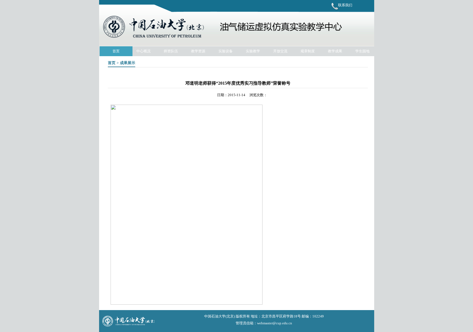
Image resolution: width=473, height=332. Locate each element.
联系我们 (345, 5)
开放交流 (280, 51)
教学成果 (335, 51)
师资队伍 (171, 51)
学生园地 (362, 51)
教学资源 (198, 51)
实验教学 (253, 51)
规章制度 (308, 51)
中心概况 (143, 51)
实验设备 (225, 51)
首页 (116, 51)
